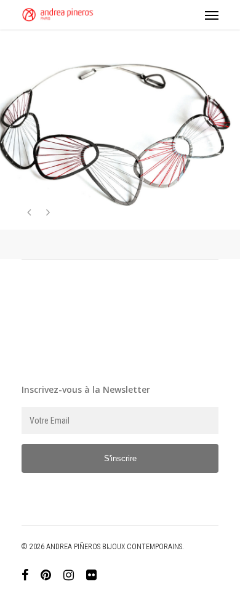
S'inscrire (120, 458)
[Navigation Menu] (211, 15)
